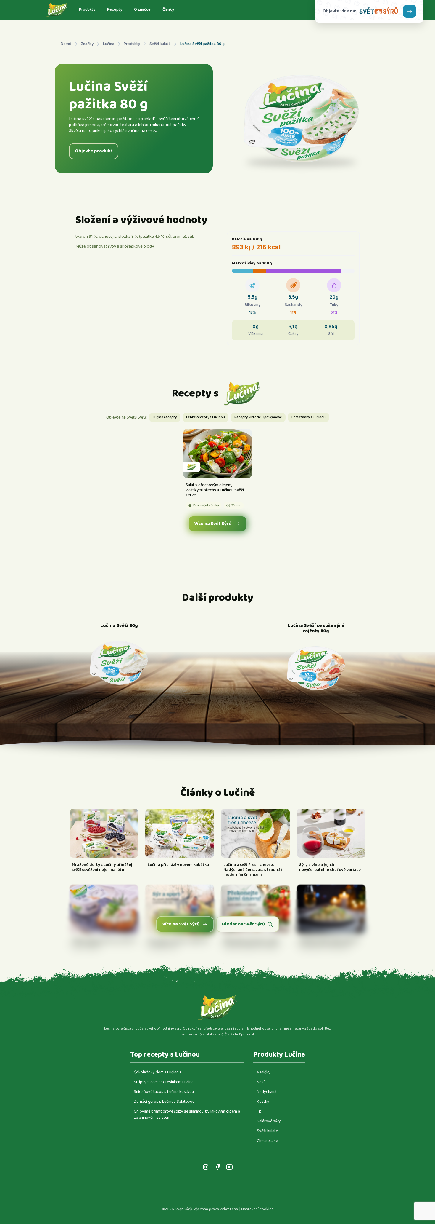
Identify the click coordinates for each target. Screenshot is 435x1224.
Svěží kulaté (160, 44)
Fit (259, 1111)
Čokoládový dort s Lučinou (157, 1072)
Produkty (87, 9)
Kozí (261, 1082)
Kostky (263, 1101)
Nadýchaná (266, 1092)
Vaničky (263, 1072)
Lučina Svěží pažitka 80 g (202, 44)
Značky (87, 44)
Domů (66, 44)
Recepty (114, 9)
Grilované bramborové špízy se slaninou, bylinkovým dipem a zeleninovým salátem (187, 1114)
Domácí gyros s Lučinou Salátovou (164, 1101)
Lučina (108, 44)
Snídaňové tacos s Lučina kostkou (164, 1092)
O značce (142, 9)
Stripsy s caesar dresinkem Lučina (164, 1082)
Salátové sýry (269, 1121)
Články (168, 9)
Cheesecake (267, 1140)
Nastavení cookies (257, 1209)
